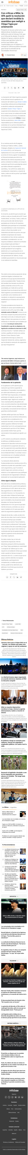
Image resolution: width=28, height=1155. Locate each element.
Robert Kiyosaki (8, 5)
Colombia (10, 1105)
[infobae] (14, 2)
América (5, 1105)
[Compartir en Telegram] (18, 88)
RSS (18, 1112)
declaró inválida (22, 102)
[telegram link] (19, 1097)
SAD (22, 630)
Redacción (11, 1121)
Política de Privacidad (20, 1142)
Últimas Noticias (12, 1112)
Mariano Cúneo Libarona (16, 633)
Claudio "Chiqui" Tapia (7, 624)
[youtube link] (15, 1097)
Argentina (5, 1130)
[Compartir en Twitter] (11, 88)
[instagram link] (12, 1097)
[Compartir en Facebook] (8, 88)
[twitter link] (9, 1097)
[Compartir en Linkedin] (15, 88)
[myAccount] (25, 2)
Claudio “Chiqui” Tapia (14, 108)
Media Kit (14, 1133)
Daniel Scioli (5, 633)
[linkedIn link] (22, 1097)
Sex (3, 5)
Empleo (17, 1121)
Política (3, 9)
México (8, 1109)
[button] (2, 2)
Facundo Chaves (11, 55)
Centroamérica (18, 1109)
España (15, 1105)
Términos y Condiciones (8, 1142)
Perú (12, 1109)
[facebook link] (6, 1097)
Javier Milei (17, 120)
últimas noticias (10, 627)
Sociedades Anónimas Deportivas (10, 630)
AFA (3, 627)
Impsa (14, 5)
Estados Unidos (21, 1105)
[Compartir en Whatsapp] (4, 88)
